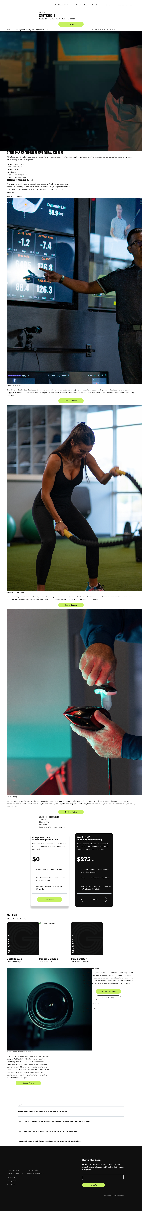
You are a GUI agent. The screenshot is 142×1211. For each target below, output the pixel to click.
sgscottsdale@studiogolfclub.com (33, 30)
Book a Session (71, 605)
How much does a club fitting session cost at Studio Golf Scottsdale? (50, 1141)
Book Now (71, 24)
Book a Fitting (71, 812)
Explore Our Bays (108, 991)
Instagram (11, 1181)
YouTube (11, 1184)
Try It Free (49, 899)
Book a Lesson (71, 401)
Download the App (15, 1174)
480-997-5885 (13, 30)
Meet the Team (13, 1170)
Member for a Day (125, 5)
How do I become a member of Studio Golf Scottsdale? (43, 1111)
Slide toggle (44, 822)
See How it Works (14, 196)
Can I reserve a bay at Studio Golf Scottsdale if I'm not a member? (48, 1131)
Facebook (11, 1177)
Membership (81, 5)
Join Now (94, 899)
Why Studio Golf (61, 5)
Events (108, 5)
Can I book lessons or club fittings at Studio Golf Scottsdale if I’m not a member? (55, 1121)
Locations (96, 5)
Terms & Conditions (35, 1174)
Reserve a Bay (108, 998)
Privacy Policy (32, 1170)
